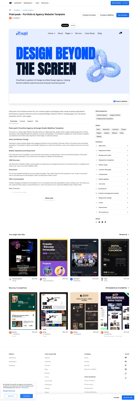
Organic (106, 133)
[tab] (13, 121)
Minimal (114, 133)
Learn (37, 3)
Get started (120, 3)
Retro (98, 129)
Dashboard (17, 3)
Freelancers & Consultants (105, 118)
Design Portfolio (115, 115)
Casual (123, 129)
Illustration (106, 129)
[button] (28, 3)
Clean (121, 133)
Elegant (99, 133)
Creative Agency (102, 115)
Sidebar (99, 136)
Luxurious (115, 129)
